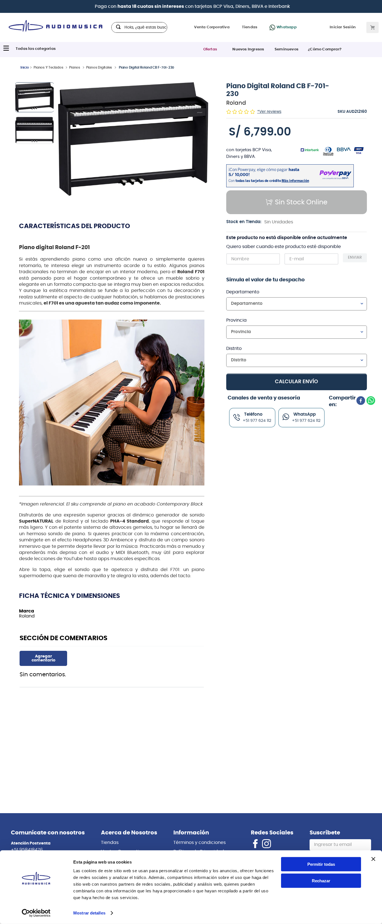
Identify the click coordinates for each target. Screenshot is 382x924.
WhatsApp (304, 414)
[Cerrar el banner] (373, 859)
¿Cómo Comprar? (324, 49)
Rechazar (321, 880)
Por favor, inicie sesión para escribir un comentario (43, 658)
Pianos (74, 67)
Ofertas (210, 49)
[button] (133, 139)
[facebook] (360, 401)
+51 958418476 (27, 850)
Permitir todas (321, 864)
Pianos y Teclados (48, 67)
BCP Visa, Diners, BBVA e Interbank (251, 6)
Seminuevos (286, 49)
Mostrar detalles (89, 913)
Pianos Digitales (99, 67)
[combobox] (139, 27)
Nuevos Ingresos (248, 49)
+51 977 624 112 (306, 420)
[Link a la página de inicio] (24, 67)
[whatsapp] (370, 401)
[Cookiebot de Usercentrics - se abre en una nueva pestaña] (36, 913)
